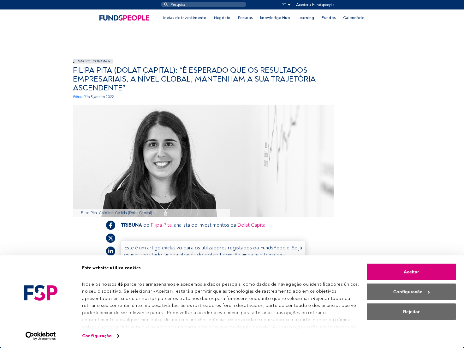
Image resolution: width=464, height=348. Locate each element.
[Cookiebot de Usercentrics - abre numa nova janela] (40, 336)
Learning (306, 17)
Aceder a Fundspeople (315, 4)
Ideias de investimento (184, 17)
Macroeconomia (94, 61)
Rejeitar (411, 311)
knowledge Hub (275, 17)
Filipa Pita (81, 97)
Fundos (329, 17)
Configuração (97, 336)
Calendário (354, 17)
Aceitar (411, 271)
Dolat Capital (251, 225)
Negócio (222, 17)
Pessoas (245, 17)
